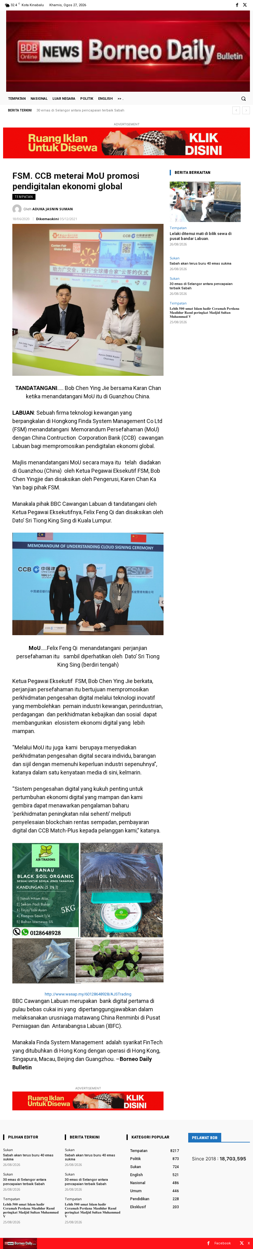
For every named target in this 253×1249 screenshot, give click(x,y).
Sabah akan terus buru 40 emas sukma (200, 264)
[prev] (236, 110)
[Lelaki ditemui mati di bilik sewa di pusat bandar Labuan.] (205, 202)
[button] (243, 98)
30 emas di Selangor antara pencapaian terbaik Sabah (24, 1182)
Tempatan (24, 197)
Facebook (222, 1243)
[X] (245, 5)
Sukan (175, 258)
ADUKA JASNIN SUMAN (52, 209)
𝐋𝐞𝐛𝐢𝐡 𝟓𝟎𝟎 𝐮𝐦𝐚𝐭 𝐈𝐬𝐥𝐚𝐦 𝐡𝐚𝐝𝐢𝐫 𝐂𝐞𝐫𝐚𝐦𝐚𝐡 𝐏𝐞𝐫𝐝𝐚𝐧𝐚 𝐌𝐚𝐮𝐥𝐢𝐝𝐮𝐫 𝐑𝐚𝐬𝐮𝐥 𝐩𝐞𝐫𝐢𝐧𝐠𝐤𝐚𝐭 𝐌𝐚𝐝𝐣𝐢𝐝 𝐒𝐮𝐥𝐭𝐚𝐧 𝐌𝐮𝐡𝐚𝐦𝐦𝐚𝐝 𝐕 (113, 110)
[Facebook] (237, 5)
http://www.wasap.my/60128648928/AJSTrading (88, 994)
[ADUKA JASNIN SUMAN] (17, 209)
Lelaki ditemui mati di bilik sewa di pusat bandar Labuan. (200, 236)
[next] (246, 110)
